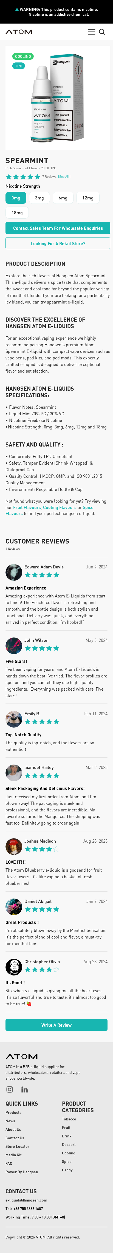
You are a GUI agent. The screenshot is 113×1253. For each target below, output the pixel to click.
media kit (13, 1154)
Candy (67, 1169)
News (10, 1120)
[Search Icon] (102, 31)
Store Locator (17, 1146)
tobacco (69, 1118)
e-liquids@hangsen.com (26, 1199)
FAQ (8, 1163)
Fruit (66, 1127)
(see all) (64, 176)
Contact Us (14, 1137)
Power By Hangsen (21, 1171)
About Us (13, 1129)
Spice (67, 1161)
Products (13, 1112)
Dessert (69, 1144)
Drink (67, 1135)
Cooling (68, 1152)
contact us (21, 1191)
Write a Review (56, 1025)
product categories (78, 1107)
